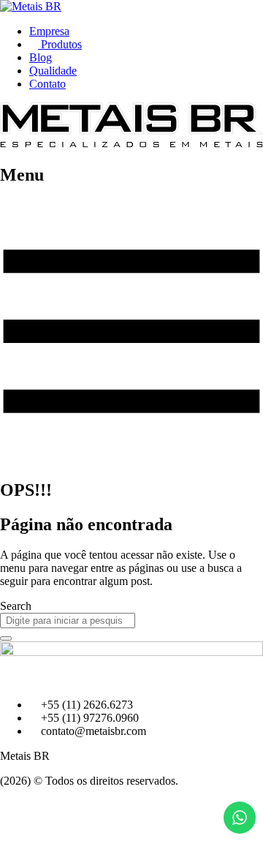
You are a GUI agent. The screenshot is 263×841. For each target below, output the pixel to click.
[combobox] (67, 620)
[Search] (6, 638)
